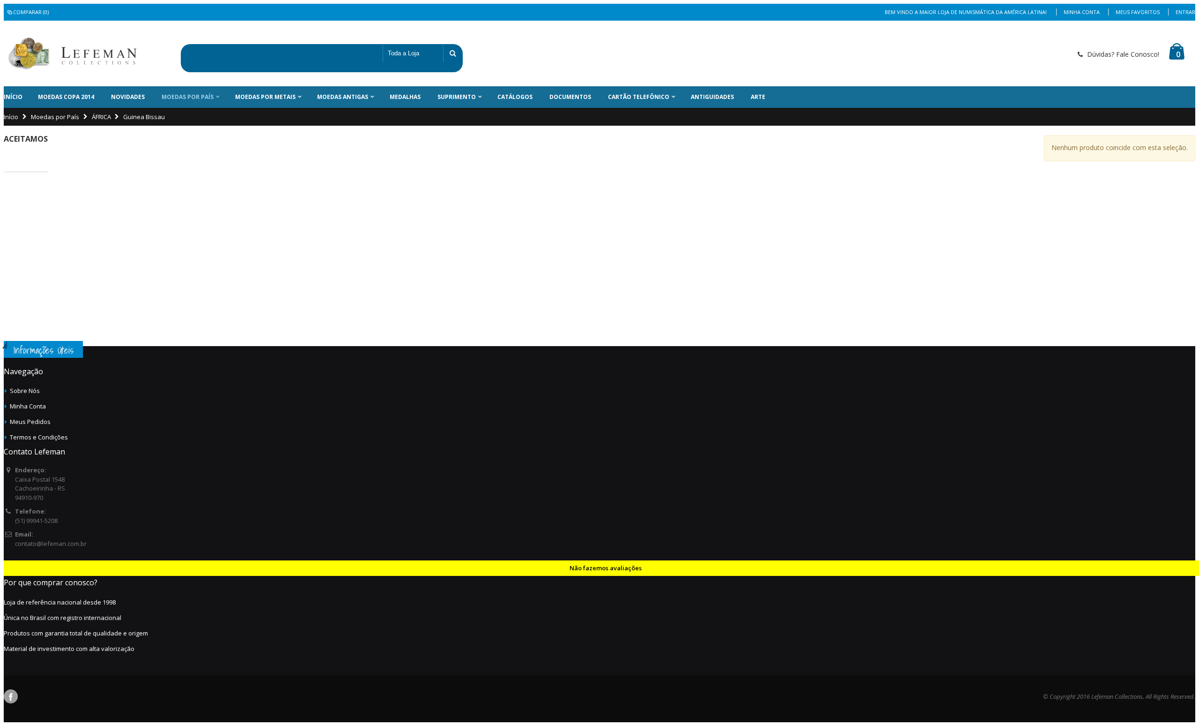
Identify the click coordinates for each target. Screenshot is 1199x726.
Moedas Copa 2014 (66, 97)
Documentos (570, 97)
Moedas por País (188, 97)
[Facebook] (11, 696)
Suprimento (456, 97)
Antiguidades (712, 97)
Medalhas (405, 97)
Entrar (1185, 11)
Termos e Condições (39, 437)
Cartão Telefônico (638, 97)
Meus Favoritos (1138, 11)
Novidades (128, 97)
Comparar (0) (31, 11)
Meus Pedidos (30, 421)
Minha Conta (1082, 11)
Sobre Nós (25, 390)
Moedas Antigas (342, 97)
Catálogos (515, 97)
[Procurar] (453, 53)
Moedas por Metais (265, 97)
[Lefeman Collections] (47, 53)
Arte (758, 97)
